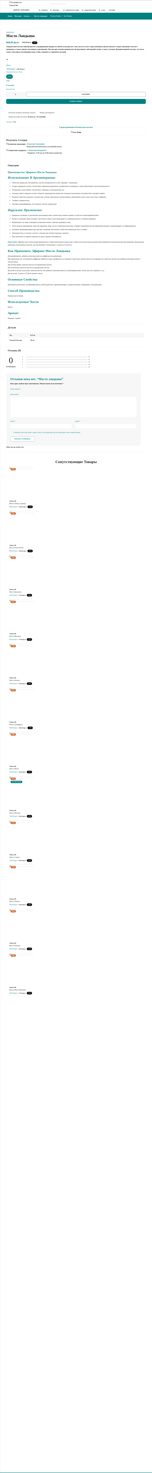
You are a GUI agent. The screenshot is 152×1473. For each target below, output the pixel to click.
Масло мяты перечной (17, 990)
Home (10, 16)
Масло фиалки (14, 680)
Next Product (68, 16)
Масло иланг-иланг (16, 548)
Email (77, 421)
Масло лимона (14, 901)
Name (13, 421)
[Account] (138, 3)
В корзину (86, 94)
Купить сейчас (76, 101)
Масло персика (14, 945)
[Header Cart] (142, 4)
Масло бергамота (15, 592)
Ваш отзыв (14, 394)
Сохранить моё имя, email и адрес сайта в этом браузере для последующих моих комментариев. (47, 432)
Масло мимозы (14, 813)
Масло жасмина (15, 636)
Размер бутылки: (12, 72)
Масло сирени (14, 857)
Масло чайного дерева (17, 503)
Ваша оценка (15, 389)
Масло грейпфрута (16, 724)
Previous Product (55, 16)
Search (49, 4)
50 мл (8, 65)
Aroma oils (28, 16)
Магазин (18, 16)
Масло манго (14, 769)
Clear (8, 81)
